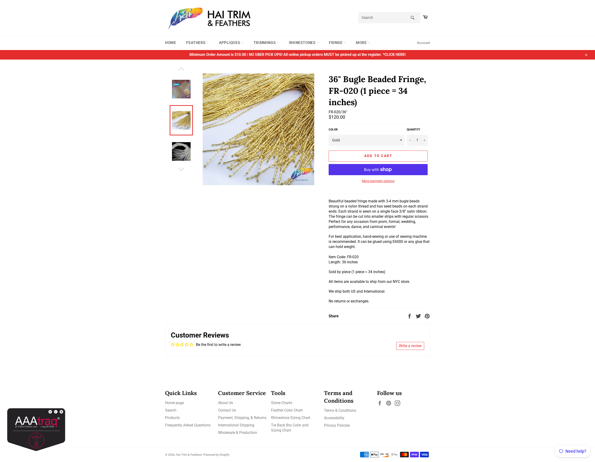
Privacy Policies (337, 425)
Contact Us (227, 410)
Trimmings (265, 42)
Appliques (230, 42)
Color (333, 129)
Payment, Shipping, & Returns (242, 417)
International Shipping (236, 425)
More (362, 42)
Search (170, 410)
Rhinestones (303, 42)
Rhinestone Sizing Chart (290, 417)
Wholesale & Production (237, 432)
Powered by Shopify (216, 454)
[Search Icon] (412, 17)
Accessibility (334, 418)
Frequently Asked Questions (188, 425)
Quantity (413, 129)
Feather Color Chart (287, 410)
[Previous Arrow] (181, 68)
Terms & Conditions (340, 410)
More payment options (378, 181)
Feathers (196, 42)
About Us (225, 403)
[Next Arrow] (181, 169)
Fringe (336, 42)
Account (423, 43)
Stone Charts (281, 403)
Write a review (410, 346)
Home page (174, 403)
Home (170, 42)
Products (172, 417)
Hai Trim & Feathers (189, 454)
